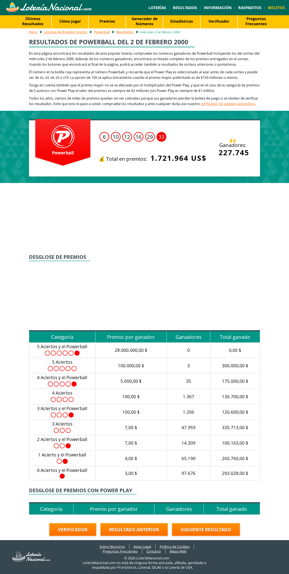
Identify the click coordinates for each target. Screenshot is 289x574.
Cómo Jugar (70, 21)
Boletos (276, 7)
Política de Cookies (175, 546)
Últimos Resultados (32, 21)
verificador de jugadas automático (228, 103)
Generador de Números (145, 21)
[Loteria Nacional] (49, 10)
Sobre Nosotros (112, 546)
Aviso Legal (142, 546)
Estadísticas (181, 21)
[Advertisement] (144, 219)
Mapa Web (178, 551)
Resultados (185, 7)
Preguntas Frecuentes (256, 21)
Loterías (157, 7)
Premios (107, 21)
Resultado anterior (134, 529)
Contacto (153, 551)
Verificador (218, 21)
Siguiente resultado (206, 529)
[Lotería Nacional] (31, 560)
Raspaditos (249, 7)
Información (218, 7)
